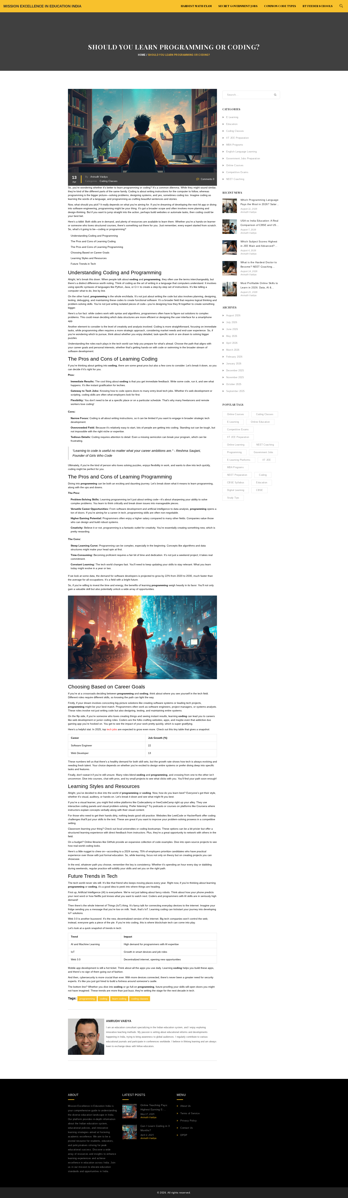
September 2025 (235, 391)
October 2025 (233, 384)
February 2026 (234, 356)
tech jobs (112, 729)
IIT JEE (266, 460)
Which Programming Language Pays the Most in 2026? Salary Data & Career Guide (259, 202)
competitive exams (238, 429)
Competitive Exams (237, 172)
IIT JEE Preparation (237, 137)
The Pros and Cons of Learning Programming (97, 246)
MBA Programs (234, 144)
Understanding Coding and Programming (94, 235)
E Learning (232, 117)
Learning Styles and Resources (89, 258)
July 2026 (231, 322)
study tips (233, 497)
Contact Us (186, 1127)
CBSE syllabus (235, 482)
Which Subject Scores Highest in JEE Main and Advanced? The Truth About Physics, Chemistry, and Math (259, 244)
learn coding (119, 998)
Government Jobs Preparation (243, 158)
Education (231, 124)
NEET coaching (265, 444)
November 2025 (235, 377)
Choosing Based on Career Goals (90, 252)
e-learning (233, 422)
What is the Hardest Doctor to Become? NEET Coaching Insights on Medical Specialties (259, 265)
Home (141, 54)
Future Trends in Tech (83, 263)
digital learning (235, 490)
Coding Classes (108, 181)
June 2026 (232, 329)
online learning (235, 444)
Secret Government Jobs (238, 6)
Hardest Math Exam (196, 6)
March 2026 (232, 349)
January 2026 (233, 363)
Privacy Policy (188, 1120)
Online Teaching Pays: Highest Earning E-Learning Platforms (154, 1108)
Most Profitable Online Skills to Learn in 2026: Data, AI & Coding (259, 286)
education (261, 482)
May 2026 (231, 336)
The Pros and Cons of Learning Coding (93, 241)
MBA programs (235, 467)
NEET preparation (237, 475)
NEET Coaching (235, 179)
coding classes (139, 998)
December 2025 (235, 370)
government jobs (263, 452)
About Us (185, 1106)
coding (103, 998)
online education (260, 422)
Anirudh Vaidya (98, 177)
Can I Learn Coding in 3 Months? (155, 1128)
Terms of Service (190, 1113)
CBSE (259, 490)
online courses (235, 414)
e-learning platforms (238, 460)
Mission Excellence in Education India (42, 6)
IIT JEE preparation (238, 437)
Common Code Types (280, 6)
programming (87, 998)
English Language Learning (241, 151)
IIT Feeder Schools (318, 6)
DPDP (183, 1135)
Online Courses (235, 165)
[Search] (341, 5)
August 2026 (233, 315)
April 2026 (232, 343)
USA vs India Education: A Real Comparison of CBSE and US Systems (259, 223)
